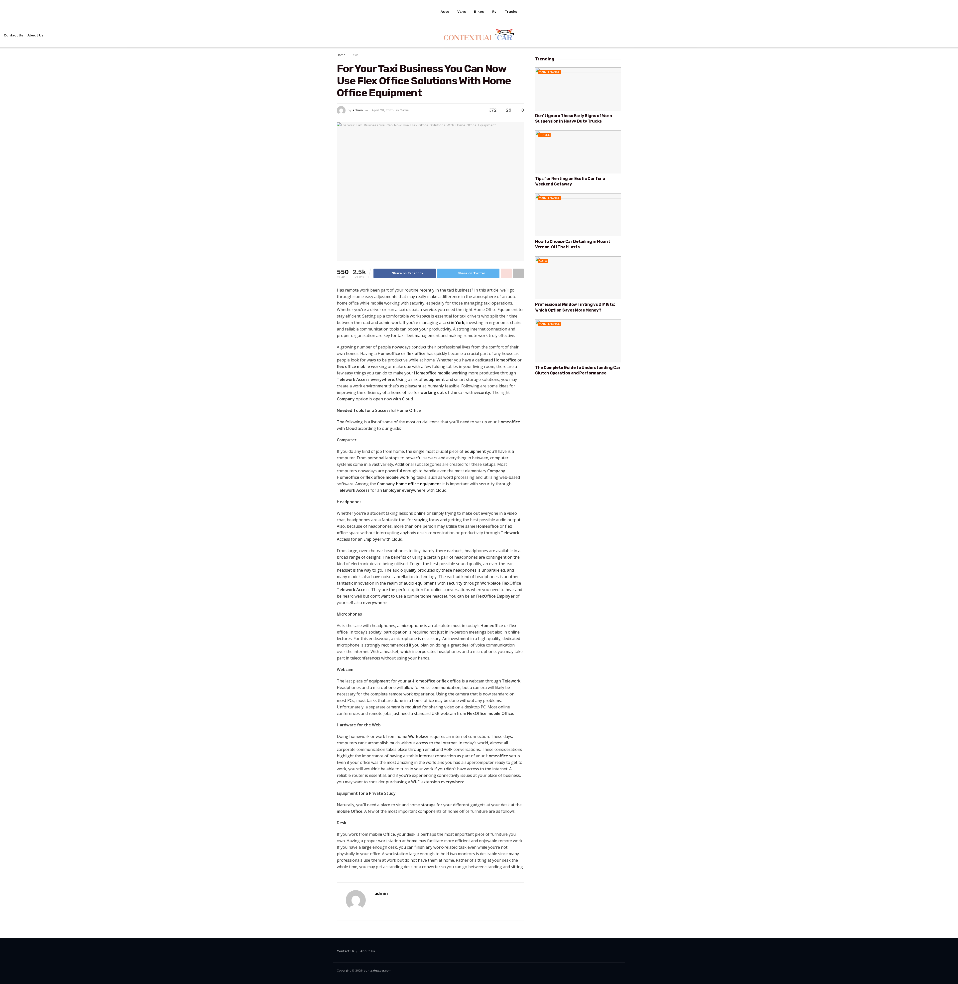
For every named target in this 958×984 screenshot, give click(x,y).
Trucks (511, 11)
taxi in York (453, 322)
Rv (494, 11)
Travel (544, 135)
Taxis (355, 55)
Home (341, 55)
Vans (461, 11)
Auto (445, 11)
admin (358, 110)
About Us (35, 35)
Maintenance (549, 72)
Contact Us (13, 35)
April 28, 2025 (383, 110)
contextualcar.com (377, 970)
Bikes (479, 11)
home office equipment (418, 484)
